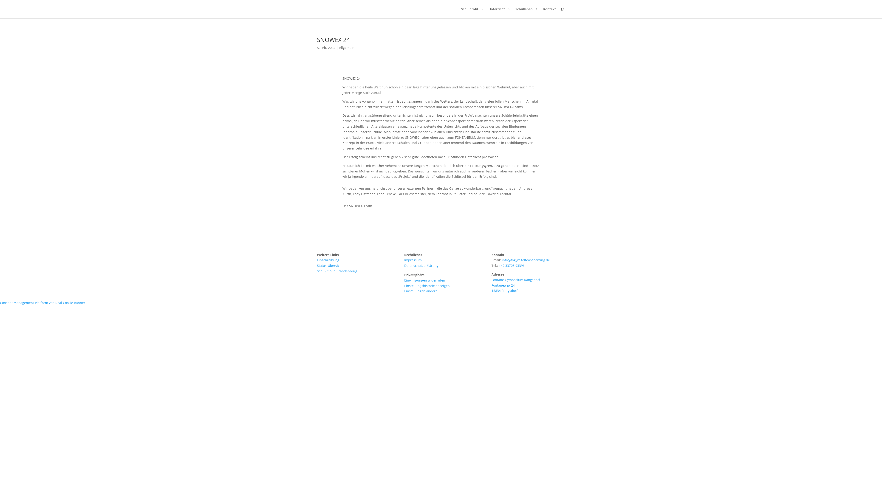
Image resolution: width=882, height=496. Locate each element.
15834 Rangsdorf (504, 290)
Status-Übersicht (330, 265)
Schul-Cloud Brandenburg (337, 271)
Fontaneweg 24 (503, 285)
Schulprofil (469, 9)
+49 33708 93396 (512, 265)
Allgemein (346, 47)
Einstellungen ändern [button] (421, 291)
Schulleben (524, 9)
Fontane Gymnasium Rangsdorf (516, 280)
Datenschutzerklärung (421, 265)
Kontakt (549, 9)
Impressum (413, 260)
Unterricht (497, 9)
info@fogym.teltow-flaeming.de (526, 260)
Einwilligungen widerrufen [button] (424, 280)
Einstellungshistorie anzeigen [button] (427, 286)
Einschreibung (328, 260)
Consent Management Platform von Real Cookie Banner (42, 303)
